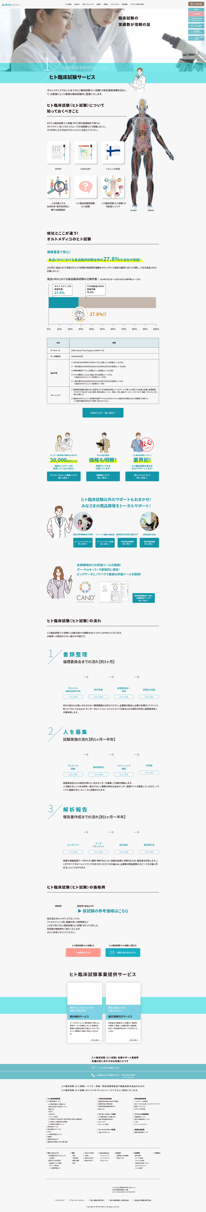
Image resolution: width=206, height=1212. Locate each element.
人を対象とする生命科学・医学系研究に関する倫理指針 (65, 1139)
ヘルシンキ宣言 (53, 1136)
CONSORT (51, 1134)
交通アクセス (120, 1178)
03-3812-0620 (128, 1094)
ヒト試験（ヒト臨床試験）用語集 (57, 1141)
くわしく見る (73, 696)
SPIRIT (50, 1131)
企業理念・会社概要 (122, 1175)
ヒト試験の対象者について (56, 1144)
